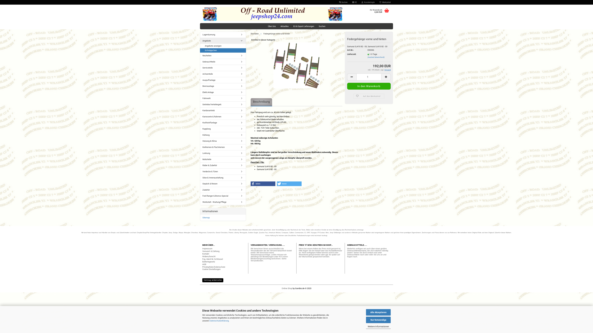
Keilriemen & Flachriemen (213, 147)
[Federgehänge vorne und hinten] (296, 65)
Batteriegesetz (208, 262)
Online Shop (287, 288)
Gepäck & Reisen (209, 184)
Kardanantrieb (208, 110)
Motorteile (206, 159)
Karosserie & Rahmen (211, 116)
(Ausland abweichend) (376, 57)
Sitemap (206, 217)
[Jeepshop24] (272, 14)
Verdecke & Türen (210, 171)
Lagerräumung (208, 34)
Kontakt (205, 254)
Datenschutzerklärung (219, 321)
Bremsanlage (208, 86)
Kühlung (206, 135)
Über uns (272, 26)
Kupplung (206, 129)
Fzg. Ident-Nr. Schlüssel (212, 259)
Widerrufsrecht (208, 256)
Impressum (207, 249)
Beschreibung (261, 101)
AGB (204, 264)
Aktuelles (284, 26)
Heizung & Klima (209, 141)
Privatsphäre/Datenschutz (213, 267)
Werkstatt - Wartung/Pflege (214, 202)
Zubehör (206, 190)
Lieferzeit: (351, 54)
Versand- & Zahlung (210, 251)
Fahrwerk (206, 98)
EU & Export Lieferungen (303, 26)
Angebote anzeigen (213, 46)
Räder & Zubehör (209, 165)
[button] (263, 183)
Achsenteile (207, 74)
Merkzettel (386, 2)
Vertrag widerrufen (213, 280)
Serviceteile (207, 68)
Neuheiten (206, 55)
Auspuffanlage (208, 80)
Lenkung (206, 153)
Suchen (344, 2)
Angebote (206, 41)
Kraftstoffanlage (209, 122)
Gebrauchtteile (208, 62)
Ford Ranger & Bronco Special (215, 196)
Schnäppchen (211, 50)
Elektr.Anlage (208, 92)
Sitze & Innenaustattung (212, 178)
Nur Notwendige (378, 320)
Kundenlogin (369, 2)
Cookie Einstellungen (211, 269)
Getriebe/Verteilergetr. (212, 104)
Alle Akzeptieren (378, 312)
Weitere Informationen (378, 326)
